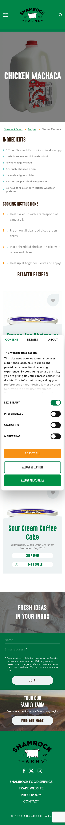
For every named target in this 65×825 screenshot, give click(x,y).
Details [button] (32, 339)
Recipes (32, 129)
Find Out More (32, 720)
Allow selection (32, 467)
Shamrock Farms (13, 129)
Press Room (31, 795)
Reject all (32, 453)
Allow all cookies (32, 480)
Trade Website (31, 788)
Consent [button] (11, 339)
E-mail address (16, 649)
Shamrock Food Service (31, 782)
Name (9, 640)
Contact (31, 801)
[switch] (56, 414)
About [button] (53, 339)
